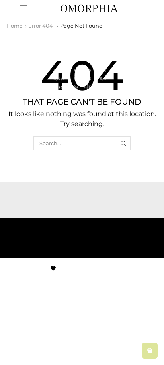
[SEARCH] (124, 143)
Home (14, 25)
